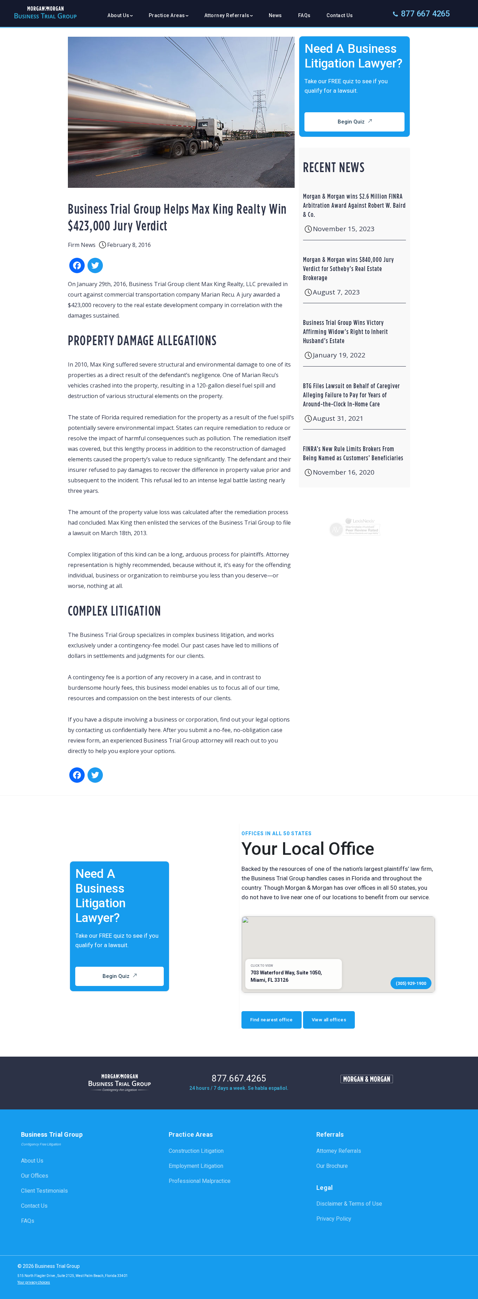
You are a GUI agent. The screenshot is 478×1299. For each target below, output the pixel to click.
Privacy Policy (333, 1218)
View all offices (329, 1019)
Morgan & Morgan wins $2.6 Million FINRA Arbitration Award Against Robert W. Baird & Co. (354, 205)
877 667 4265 (425, 14)
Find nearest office (271, 1019)
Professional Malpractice (200, 1181)
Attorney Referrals (338, 1151)
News (275, 15)
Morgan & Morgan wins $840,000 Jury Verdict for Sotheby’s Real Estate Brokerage (348, 268)
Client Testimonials (44, 1190)
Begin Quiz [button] (351, 122)
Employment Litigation (196, 1166)
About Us (32, 1160)
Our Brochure (332, 1166)
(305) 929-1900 (411, 983)
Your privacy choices (33, 1282)
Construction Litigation (196, 1151)
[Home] (43, 15)
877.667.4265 (239, 1079)
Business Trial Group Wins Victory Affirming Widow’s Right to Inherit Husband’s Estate (345, 331)
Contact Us (339, 15)
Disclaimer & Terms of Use (349, 1203)
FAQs (304, 15)
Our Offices (34, 1175)
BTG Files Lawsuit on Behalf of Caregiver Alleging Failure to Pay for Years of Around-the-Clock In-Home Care (351, 394)
